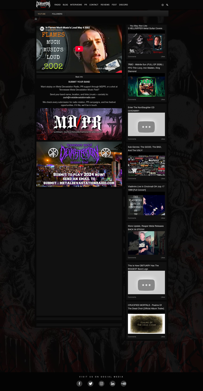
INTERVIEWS (76, 4)
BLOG (65, 4)
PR (85, 4)
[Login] (162, 4)
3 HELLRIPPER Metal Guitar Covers (145, 28)
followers (57, 14)
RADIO (58, 4)
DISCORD (123, 4)
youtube (41, 14)
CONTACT (93, 4)
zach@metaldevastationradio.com (79, 97)
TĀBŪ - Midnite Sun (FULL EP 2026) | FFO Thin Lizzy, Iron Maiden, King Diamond (145, 68)
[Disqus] (79, 221)
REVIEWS (105, 4)
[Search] (167, 4)
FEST (114, 4)
